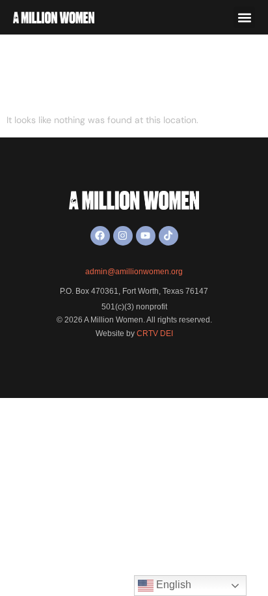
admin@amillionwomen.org (134, 272)
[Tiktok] (168, 236)
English (172, 584)
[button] (244, 17)
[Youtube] (145, 236)
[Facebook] (100, 236)
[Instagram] (123, 236)
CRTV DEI (155, 333)
